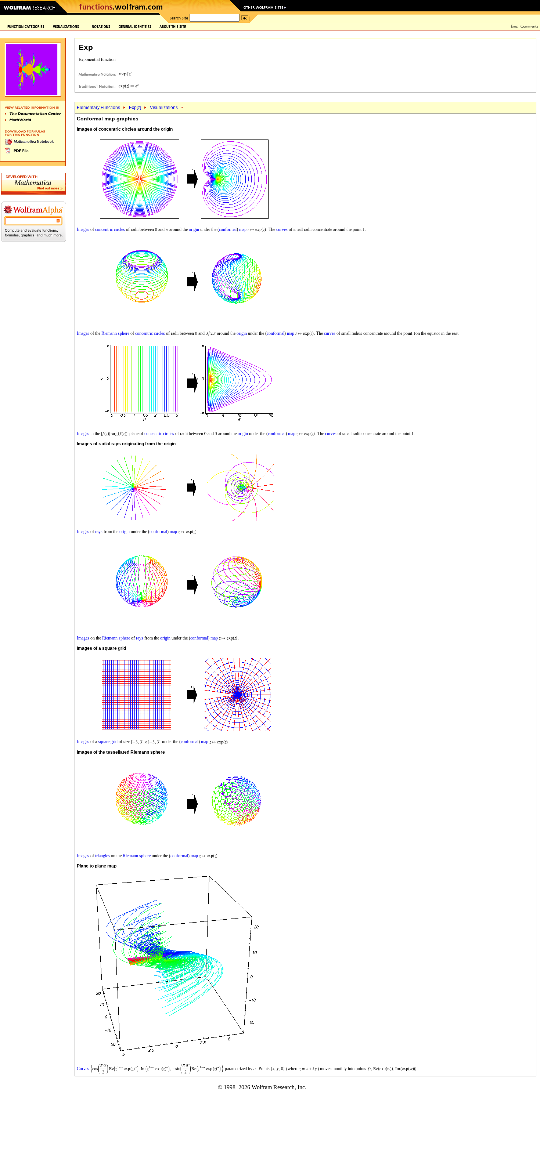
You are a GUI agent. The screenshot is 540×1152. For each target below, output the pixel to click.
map (242, 229)
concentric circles (110, 229)
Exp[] (135, 107)
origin (194, 229)
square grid (108, 741)
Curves (83, 1068)
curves (282, 229)
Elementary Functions (98, 107)
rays (98, 531)
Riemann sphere (115, 333)
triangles (102, 855)
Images (83, 229)
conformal (228, 229)
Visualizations (164, 107)
